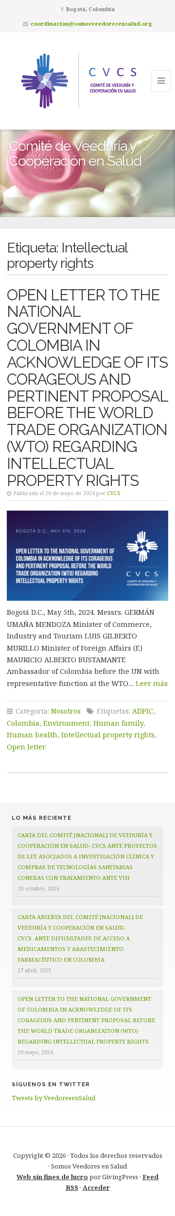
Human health (32, 734)
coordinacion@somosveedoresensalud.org (91, 23)
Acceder (96, 1187)
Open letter (26, 746)
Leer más (152, 683)
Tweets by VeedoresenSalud (53, 1097)
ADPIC (142, 711)
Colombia (23, 723)
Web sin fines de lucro (52, 1176)
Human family (118, 723)
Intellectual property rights (108, 734)
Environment (66, 723)
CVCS (114, 493)
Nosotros (66, 711)
